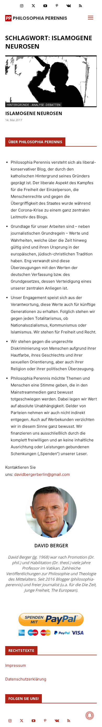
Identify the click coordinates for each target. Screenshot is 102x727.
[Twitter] (33, 6)
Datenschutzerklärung (25, 679)
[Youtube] (45, 6)
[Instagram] (21, 6)
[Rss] (80, 6)
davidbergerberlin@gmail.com (42, 474)
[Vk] (68, 6)
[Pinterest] (56, 6)
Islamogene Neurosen (33, 113)
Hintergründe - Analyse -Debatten (33, 105)
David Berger (51, 545)
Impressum (15, 665)
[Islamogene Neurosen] (51, 81)
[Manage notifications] (90, 715)
